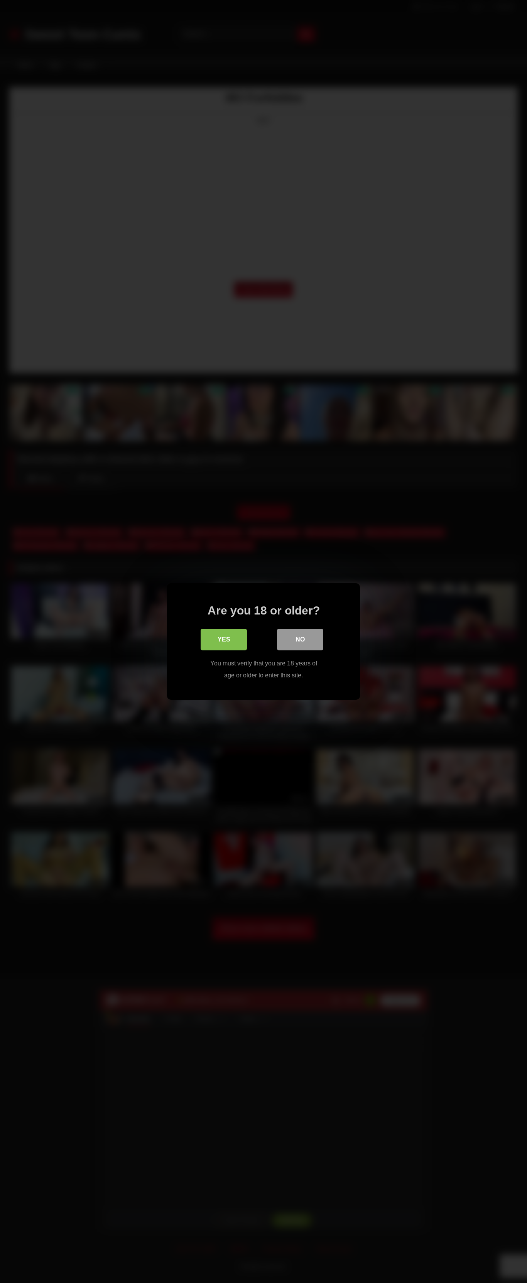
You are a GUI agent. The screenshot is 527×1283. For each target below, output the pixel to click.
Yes (224, 639)
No (300, 639)
